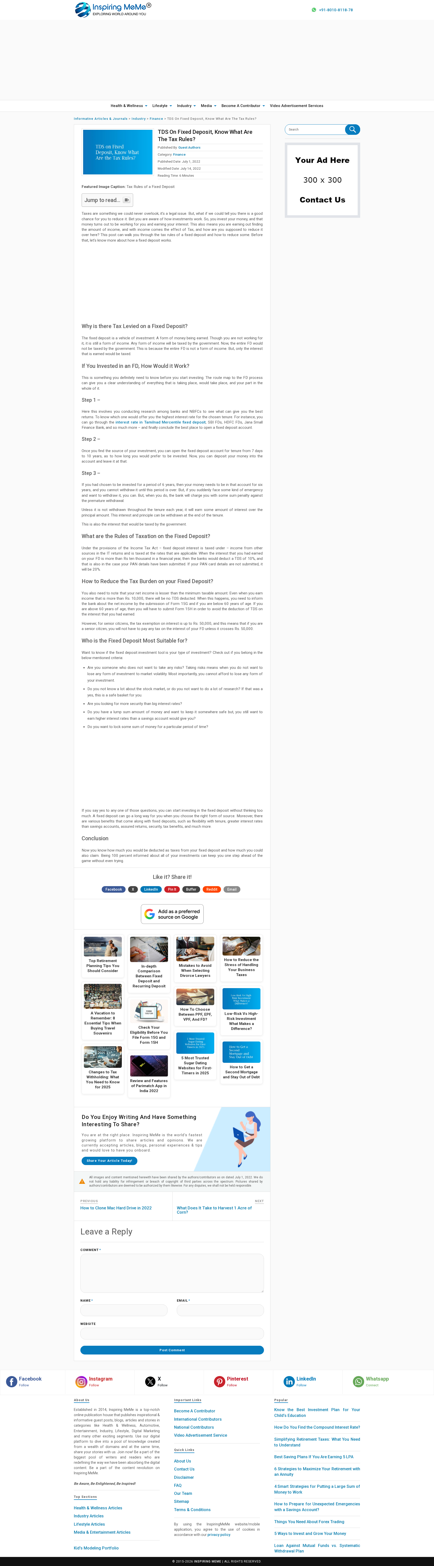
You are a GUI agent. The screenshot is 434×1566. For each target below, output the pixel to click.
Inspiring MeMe (207, 1561)
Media (206, 105)
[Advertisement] (217, 60)
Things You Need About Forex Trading (309, 1521)
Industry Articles (89, 1516)
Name (86, 1300)
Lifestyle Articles (89, 1524)
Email (232, 889)
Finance (179, 154)
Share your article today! (109, 1161)
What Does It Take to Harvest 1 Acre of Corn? (214, 1210)
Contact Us (184, 1469)
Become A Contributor (241, 105)
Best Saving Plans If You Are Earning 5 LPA (313, 1456)
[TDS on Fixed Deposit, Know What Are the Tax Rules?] (118, 152)
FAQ (178, 1485)
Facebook (113, 889)
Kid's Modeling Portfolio (96, 1548)
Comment (90, 1250)
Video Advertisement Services (296, 105)
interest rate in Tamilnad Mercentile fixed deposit (161, 422)
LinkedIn (151, 889)
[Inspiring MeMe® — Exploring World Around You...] (113, 9)
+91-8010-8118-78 (336, 10)
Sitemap (181, 1501)
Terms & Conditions (192, 1509)
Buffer (191, 889)
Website (88, 1324)
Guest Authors (189, 147)
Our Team (183, 1493)
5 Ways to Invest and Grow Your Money (310, 1533)
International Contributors (198, 1419)
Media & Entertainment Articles (102, 1532)
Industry (184, 105)
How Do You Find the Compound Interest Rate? (317, 1427)
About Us (182, 1461)
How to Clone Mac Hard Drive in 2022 (116, 1207)
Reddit (211, 889)
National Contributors (194, 1427)
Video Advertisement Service (200, 1435)
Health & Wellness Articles (98, 1508)
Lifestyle (160, 105)
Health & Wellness (127, 105)
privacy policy (218, 1535)
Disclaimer (184, 1477)
